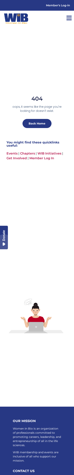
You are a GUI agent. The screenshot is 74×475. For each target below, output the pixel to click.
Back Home (37, 123)
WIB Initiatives (49, 153)
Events (12, 153)
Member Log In (41, 158)
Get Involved (17, 158)
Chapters (27, 153)
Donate (4, 235)
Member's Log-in (58, 5)
